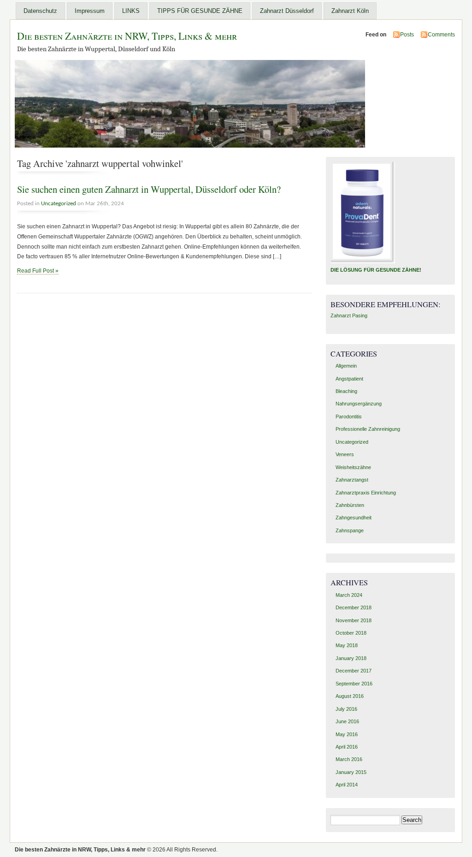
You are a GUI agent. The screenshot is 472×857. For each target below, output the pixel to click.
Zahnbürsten (350, 505)
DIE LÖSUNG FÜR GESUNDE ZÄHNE (374, 270)
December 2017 (354, 670)
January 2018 (351, 658)
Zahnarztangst (352, 479)
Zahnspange (350, 530)
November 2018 (354, 620)
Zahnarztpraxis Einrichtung (366, 492)
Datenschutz (40, 10)
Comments (441, 34)
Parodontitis (349, 416)
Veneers (345, 454)
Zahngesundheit (354, 517)
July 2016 (346, 709)
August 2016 (350, 696)
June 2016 (347, 721)
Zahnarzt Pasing (348, 315)
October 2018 (351, 633)
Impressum (90, 10)
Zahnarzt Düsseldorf (287, 10)
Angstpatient (349, 378)
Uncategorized (58, 204)
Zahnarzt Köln (350, 10)
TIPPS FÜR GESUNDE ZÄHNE (199, 10)
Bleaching (346, 391)
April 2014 (347, 784)
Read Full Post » (38, 271)
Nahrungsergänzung (359, 403)
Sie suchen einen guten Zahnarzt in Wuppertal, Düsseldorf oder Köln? (149, 189)
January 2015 (351, 772)
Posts (407, 34)
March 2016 (349, 759)
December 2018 (354, 607)
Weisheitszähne (353, 467)
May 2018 (347, 645)
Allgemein (346, 366)
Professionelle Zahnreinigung (368, 429)
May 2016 (347, 734)
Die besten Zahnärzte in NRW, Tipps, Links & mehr (127, 35)
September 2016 (354, 683)
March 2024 (349, 595)
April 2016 (347, 747)
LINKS (131, 10)
